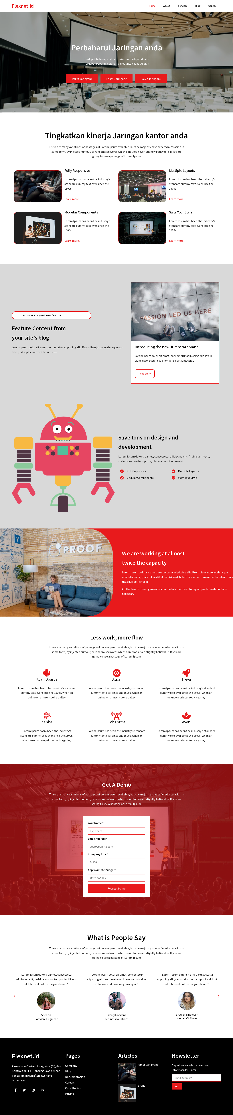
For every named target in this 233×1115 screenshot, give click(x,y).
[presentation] (14, 996)
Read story (145, 373)
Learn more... (72, 199)
